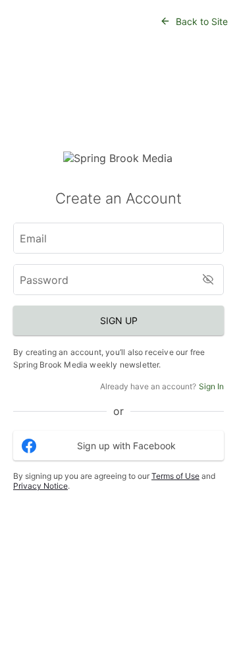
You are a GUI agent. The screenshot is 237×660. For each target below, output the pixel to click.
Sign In (211, 386)
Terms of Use (175, 476)
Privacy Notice (40, 486)
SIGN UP (119, 320)
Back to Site (202, 21)
